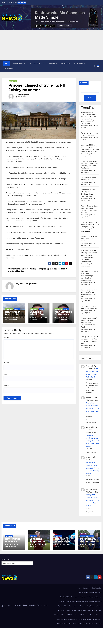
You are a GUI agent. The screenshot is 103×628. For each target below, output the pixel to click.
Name (6, 362)
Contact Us (86, 588)
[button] (94, 66)
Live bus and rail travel (94, 606)
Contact (9, 69)
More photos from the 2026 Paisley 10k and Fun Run (89, 238)
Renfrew (16, 309)
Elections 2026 (96, 588)
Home (79, 588)
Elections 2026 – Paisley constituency (89, 592)
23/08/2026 (11, 544)
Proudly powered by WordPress (12, 605)
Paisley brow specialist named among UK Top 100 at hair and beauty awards (92, 408)
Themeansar (5, 607)
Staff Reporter (23, 95)
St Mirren (65, 63)
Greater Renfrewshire (87, 536)
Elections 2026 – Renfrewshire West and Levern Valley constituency (80, 601)
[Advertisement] (51, 45)
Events (52, 63)
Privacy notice (71, 610)
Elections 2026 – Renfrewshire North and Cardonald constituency (80, 597)
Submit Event (82, 610)
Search (83, 83)
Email (6, 374)
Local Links (61, 610)
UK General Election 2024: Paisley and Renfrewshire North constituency (78, 619)
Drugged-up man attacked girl (52, 269)
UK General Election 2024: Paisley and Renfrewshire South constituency (78, 624)
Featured (83, 533)
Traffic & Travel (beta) (94, 610)
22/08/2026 (36, 544)
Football (79, 63)
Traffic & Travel (36, 63)
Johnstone (9, 536)
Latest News (18, 63)
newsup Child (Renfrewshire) (37, 605)
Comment (8, 337)
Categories (6, 559)
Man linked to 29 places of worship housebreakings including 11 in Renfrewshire (90, 275)
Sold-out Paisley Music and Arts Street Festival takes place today (90, 224)
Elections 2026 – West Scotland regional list (71, 606)
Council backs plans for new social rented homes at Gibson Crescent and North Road (89, 322)
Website (6, 385)
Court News (12, 81)
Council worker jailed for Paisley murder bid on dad (22, 270)
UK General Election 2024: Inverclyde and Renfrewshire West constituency (77, 615)
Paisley (41, 309)
